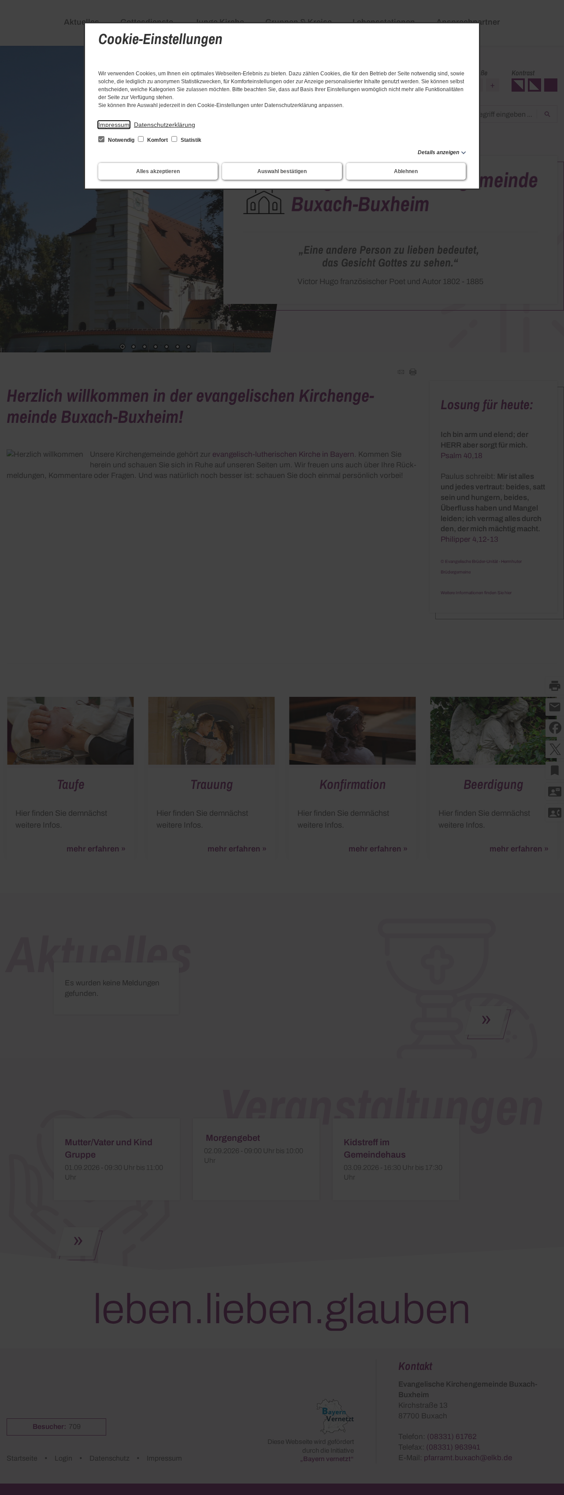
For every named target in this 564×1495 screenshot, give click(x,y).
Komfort (157, 140)
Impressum (114, 124)
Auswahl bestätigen (282, 171)
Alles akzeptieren (158, 171)
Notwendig (121, 140)
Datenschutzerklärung (164, 124)
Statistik (190, 140)
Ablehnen (406, 171)
